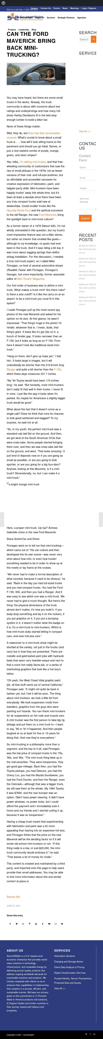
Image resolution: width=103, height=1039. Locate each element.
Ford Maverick (47, 215)
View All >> (84, 131)
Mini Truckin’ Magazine (30, 279)
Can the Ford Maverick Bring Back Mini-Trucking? (31, 44)
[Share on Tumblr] (42, 924)
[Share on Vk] (49, 924)
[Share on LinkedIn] (36, 924)
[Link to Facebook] (90, 1034)
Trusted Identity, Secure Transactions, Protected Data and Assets (87, 116)
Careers (34, 8)
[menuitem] (3, 3)
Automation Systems (84, 61)
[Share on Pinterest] (29, 924)
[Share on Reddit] (55, 924)
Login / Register (89, 8)
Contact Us (46, 8)
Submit (85, 218)
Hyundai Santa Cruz (19, 210)
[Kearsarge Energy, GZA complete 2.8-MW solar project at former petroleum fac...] (2, 519)
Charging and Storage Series (86, 71)
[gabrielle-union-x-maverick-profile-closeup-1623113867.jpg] (36, 74)
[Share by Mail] (62, 924)
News (65, 8)
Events (57, 8)
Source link (13, 897)
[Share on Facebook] (10, 924)
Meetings (74, 8)
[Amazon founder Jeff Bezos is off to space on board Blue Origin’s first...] (101, 519)
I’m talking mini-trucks (33, 162)
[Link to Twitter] (86, 1034)
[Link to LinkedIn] (94, 1034)
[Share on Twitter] (16, 924)
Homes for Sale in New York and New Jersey (87, 249)
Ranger (11, 369)
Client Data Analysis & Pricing (84, 83)
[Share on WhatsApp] (23, 924)
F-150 (57, 369)
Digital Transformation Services (86, 98)
